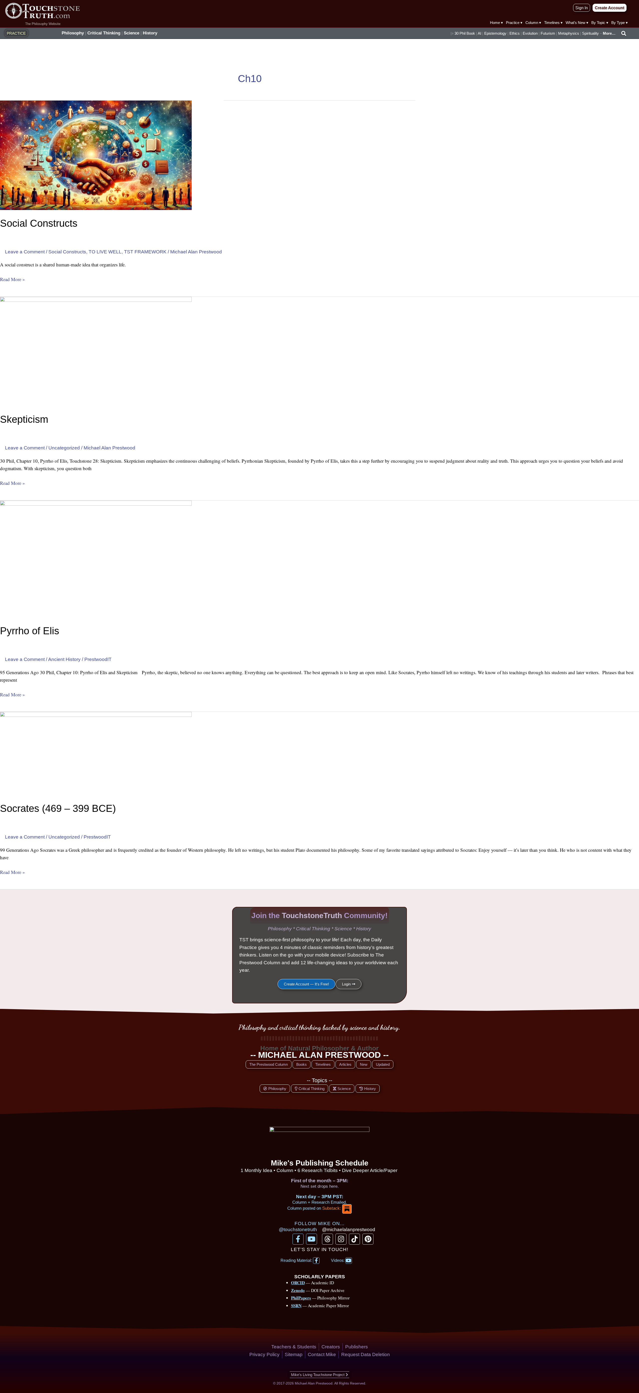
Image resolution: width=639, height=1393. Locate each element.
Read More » (12, 279)
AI (479, 33)
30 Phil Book (465, 33)
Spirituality (590, 33)
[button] (624, 33)
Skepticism (24, 419)
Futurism (548, 33)
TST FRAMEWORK (145, 251)
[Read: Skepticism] (96, 351)
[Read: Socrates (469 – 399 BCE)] (96, 753)
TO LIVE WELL (105, 251)
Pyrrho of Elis (29, 630)
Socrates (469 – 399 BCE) (58, 808)
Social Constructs (38, 223)
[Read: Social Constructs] (96, 155)
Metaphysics (568, 33)
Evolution (530, 33)
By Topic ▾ (599, 22)
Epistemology (495, 33)
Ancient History (64, 659)
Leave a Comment (25, 251)
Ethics (514, 33)
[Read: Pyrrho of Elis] (96, 558)
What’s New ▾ (577, 22)
